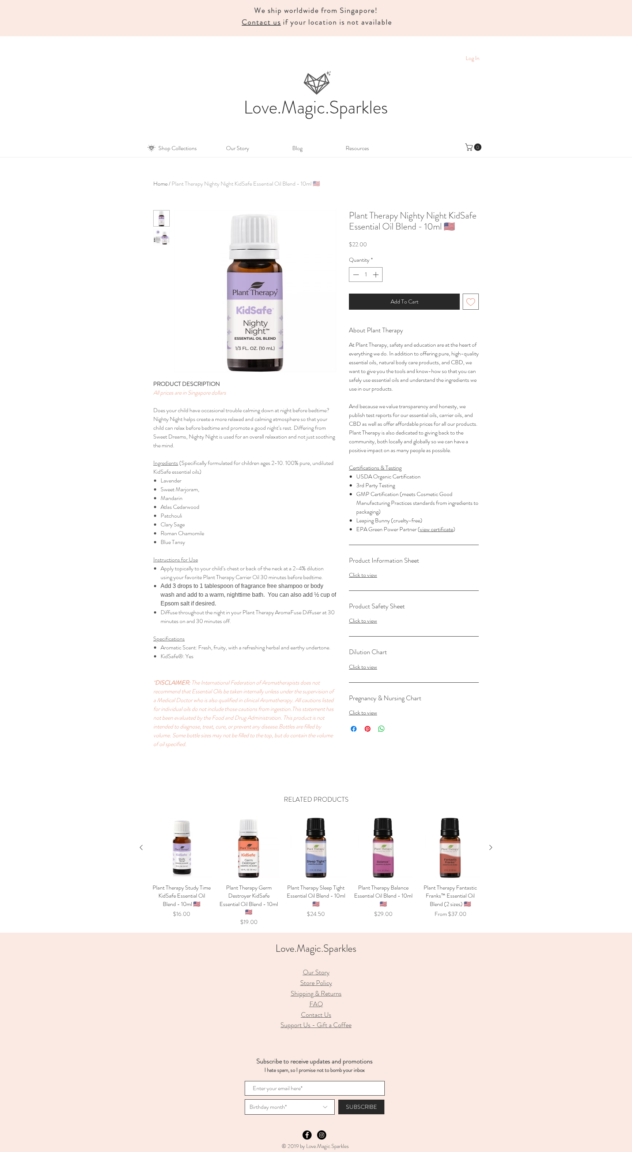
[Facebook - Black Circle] (307, 1135)
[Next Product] (490, 847)
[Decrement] (355, 275)
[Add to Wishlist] (471, 302)
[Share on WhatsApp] (381, 728)
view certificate (436, 529)
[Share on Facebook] (353, 728)
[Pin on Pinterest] (367, 728)
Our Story (316, 972)
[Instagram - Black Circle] (321, 1135)
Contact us (261, 22)
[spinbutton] (365, 275)
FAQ (316, 1004)
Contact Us (316, 1014)
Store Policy (316, 983)
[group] (316, 872)
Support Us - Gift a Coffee (316, 1025)
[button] (177, 148)
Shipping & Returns (316, 993)
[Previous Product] (141, 847)
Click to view (363, 575)
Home (160, 183)
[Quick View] (182, 848)
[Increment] (376, 275)
